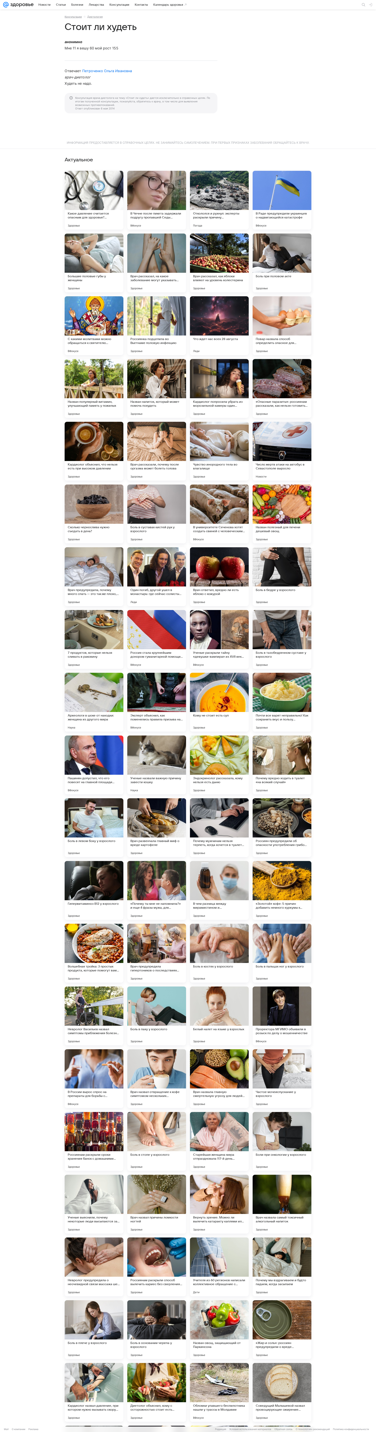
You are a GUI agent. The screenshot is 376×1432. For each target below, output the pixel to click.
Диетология (95, 16)
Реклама (33, 1429)
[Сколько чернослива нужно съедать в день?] (94, 514)
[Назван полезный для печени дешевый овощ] (282, 514)
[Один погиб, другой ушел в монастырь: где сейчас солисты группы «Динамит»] (156, 576)
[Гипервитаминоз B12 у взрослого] (94, 890)
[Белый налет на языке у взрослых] (219, 1015)
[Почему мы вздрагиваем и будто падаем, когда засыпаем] (282, 1266)
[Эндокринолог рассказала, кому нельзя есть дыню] (219, 765)
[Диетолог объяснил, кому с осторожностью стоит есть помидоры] (156, 1392)
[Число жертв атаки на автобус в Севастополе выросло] (282, 451)
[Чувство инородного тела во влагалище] (219, 451)
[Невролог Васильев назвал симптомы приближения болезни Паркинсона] (94, 1015)
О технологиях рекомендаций (313, 1429)
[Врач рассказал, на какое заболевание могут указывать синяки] (156, 263)
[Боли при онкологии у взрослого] (282, 1141)
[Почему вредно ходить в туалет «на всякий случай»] (282, 765)
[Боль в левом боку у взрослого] (94, 827)
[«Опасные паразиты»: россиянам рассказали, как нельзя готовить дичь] (282, 388)
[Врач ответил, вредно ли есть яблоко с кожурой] (219, 576)
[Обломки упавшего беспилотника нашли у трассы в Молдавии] (219, 1392)
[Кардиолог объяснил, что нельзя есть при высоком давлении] (94, 451)
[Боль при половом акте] (282, 263)
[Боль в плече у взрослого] (94, 1329)
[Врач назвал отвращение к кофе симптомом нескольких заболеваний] (156, 1078)
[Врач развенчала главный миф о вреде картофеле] (156, 827)
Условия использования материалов (250, 1429)
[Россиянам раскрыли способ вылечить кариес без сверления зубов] (156, 1266)
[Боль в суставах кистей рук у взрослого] (156, 514)
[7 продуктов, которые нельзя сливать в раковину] (94, 639)
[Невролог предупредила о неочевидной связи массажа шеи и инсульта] (94, 1266)
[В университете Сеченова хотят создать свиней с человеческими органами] (219, 514)
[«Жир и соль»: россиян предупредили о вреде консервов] (282, 1329)
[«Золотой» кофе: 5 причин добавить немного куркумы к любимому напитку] (282, 890)
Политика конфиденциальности (351, 1429)
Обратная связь (283, 1429)
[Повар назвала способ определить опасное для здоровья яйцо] (282, 325)
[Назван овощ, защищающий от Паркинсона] (219, 1329)
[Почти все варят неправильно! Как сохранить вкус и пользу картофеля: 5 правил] (282, 702)
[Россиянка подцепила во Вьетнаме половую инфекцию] (156, 325)
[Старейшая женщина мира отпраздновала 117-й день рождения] (219, 1141)
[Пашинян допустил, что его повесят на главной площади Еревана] (94, 765)
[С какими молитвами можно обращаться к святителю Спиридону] (94, 325)
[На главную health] (21, 4)
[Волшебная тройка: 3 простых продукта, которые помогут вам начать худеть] (94, 953)
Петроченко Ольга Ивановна (107, 71)
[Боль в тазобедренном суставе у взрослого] (282, 639)
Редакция (220, 1429)
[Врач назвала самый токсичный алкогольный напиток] (282, 1204)
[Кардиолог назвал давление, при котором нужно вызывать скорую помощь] (94, 1392)
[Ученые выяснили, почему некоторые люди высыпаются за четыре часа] (94, 1204)
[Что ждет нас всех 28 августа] (219, 325)
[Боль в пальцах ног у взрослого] (282, 953)
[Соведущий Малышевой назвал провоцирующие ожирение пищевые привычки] (282, 1392)
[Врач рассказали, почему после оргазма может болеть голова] (156, 451)
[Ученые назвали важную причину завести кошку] (156, 765)
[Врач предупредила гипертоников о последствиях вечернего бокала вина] (156, 953)
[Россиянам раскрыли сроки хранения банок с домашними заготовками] (94, 1141)
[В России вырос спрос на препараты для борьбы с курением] (94, 1078)
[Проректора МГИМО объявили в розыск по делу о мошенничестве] (282, 1015)
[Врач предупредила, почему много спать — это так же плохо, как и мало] (94, 576)
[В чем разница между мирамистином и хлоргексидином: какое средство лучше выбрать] (219, 890)
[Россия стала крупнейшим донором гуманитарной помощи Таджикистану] (156, 639)
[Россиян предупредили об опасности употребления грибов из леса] (282, 827)
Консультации (73, 16)
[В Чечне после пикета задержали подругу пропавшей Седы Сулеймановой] (156, 200)
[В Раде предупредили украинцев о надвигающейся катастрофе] (282, 200)
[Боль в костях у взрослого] (219, 953)
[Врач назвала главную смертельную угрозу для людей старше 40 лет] (219, 1078)
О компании (18, 1429)
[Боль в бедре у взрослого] (282, 576)
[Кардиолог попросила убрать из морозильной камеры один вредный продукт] (219, 388)
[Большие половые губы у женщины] (94, 263)
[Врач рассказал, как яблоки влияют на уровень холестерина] (219, 263)
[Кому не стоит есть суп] (219, 702)
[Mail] (6, 4)
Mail (6, 1429)
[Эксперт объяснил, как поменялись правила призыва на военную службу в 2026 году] (156, 702)
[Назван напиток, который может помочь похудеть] (156, 388)
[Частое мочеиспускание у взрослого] (282, 1078)
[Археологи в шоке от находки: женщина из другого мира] (94, 702)
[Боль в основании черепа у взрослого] (156, 1329)
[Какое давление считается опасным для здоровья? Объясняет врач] (94, 200)
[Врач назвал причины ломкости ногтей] (156, 1204)
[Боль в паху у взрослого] (156, 1015)
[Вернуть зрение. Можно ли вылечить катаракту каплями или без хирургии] (219, 1204)
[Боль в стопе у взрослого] (156, 1141)
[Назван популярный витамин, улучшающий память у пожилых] (94, 388)
